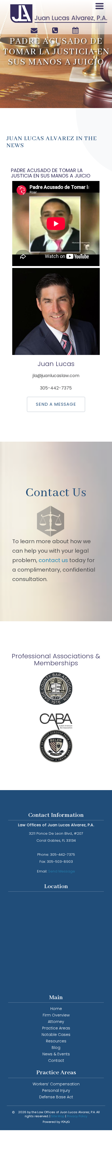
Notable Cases (56, 1034)
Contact (56, 1060)
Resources (56, 1041)
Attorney (56, 1021)
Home (56, 1008)
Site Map (57, 1116)
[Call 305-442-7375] (56, 30)
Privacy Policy (77, 1116)
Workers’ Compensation (56, 1084)
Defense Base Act (56, 1097)
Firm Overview (56, 1015)
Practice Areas (56, 1028)
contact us (54, 560)
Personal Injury (56, 1090)
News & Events (56, 1054)
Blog (56, 1047)
